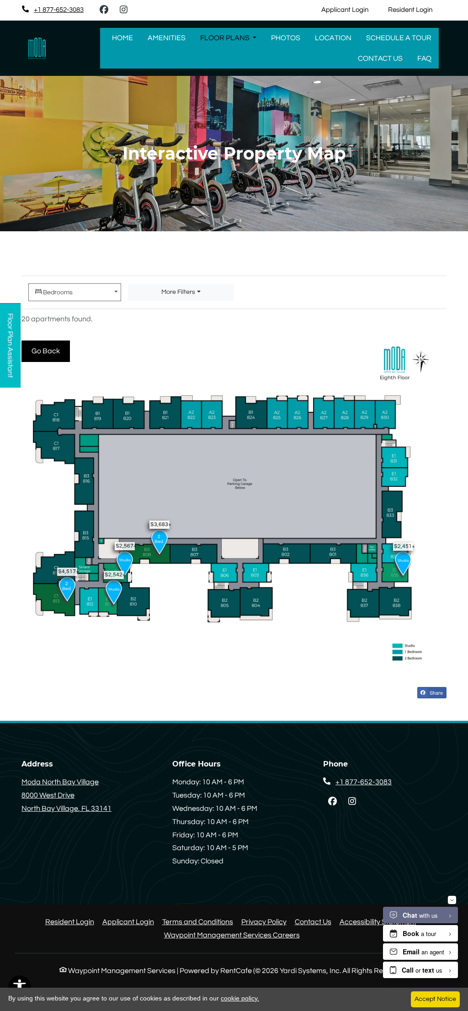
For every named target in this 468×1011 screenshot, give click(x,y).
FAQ (424, 58)
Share (435, 692)
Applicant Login (349, 9)
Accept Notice (435, 999)
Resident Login (415, 9)
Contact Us (380, 58)
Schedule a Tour (398, 38)
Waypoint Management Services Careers (232, 935)
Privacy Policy (264, 922)
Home (122, 38)
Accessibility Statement (378, 922)
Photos (285, 38)
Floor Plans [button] (225, 38)
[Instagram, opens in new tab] (123, 10)
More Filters (178, 292)
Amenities (167, 38)
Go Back (51, 351)
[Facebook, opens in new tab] (104, 10)
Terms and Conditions (197, 922)
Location (333, 38)
